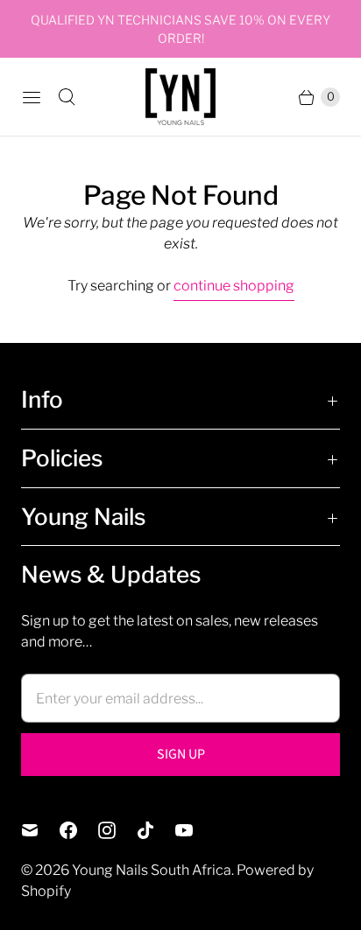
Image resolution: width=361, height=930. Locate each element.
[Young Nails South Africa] (180, 96)
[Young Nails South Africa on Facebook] (79, 830)
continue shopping (233, 285)
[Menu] (31, 97)
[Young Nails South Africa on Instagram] (117, 830)
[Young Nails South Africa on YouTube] (194, 830)
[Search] (66, 97)
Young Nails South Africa (151, 870)
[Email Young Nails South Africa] (40, 830)
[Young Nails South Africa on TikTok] (156, 830)
